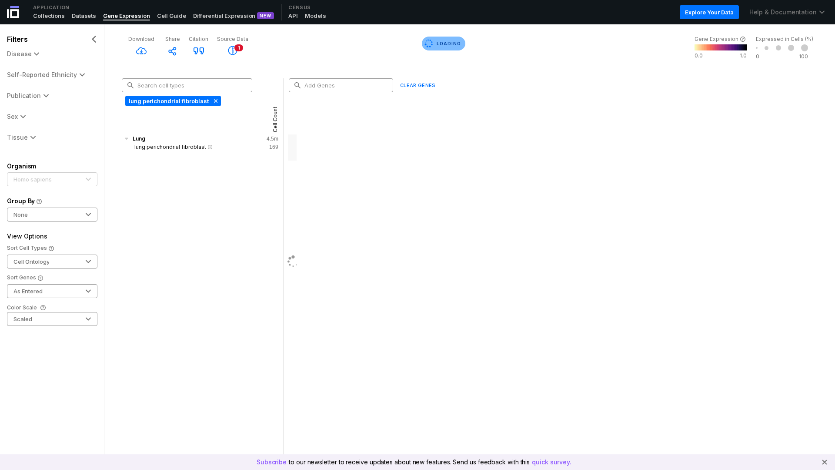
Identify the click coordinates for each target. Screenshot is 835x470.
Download (141, 39)
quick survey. (551, 462)
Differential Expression (224, 15)
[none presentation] (173, 101)
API (293, 15)
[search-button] (130, 85)
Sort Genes (21, 277)
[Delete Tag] (214, 101)
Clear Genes (418, 85)
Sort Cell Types (27, 248)
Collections (49, 15)
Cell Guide (171, 15)
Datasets (84, 15)
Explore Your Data (709, 12)
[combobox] (190, 85)
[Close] (824, 462)
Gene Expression (126, 15)
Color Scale (22, 307)
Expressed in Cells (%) (784, 39)
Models (315, 15)
